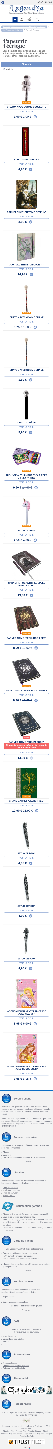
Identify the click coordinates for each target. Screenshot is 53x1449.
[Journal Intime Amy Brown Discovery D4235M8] (26, 246)
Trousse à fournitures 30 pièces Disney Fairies (26, 476)
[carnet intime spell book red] (26, 620)
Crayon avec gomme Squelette (26, 107)
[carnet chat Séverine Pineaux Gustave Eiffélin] (26, 194)
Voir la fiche (26, 111)
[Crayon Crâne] (26, 404)
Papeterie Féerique (32, 30)
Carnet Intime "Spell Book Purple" (27, 690)
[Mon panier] (29, 19)
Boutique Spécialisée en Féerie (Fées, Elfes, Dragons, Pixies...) (24, 27)
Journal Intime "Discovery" (26, 264)
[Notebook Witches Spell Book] (26, 565)
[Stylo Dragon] (26, 835)
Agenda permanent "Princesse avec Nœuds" (26, 1012)
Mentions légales (10, 1363)
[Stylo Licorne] (26, 512)
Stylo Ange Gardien (26, 159)
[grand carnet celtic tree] (26, 783)
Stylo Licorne (26, 530)
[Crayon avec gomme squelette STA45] (26, 89)
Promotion (26, 102)
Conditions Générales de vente (16, 1366)
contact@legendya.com (15, 1121)
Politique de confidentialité (14, 1368)
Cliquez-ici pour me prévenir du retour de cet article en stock (26, 746)
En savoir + (27, 1161)
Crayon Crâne (27, 422)
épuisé (26, 737)
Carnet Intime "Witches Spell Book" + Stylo (26, 584)
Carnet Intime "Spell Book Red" (26, 638)
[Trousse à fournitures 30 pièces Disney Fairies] (26, 457)
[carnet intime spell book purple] (26, 672)
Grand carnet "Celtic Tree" (26, 801)
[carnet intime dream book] (26, 725)
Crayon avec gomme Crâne (27, 317)
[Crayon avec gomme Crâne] (26, 299)
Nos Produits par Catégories (12, 30)
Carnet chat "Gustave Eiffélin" (26, 212)
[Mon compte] (22, 19)
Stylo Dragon (26, 853)
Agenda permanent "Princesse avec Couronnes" (26, 1067)
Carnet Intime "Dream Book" (26, 742)
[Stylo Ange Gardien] (26, 141)
